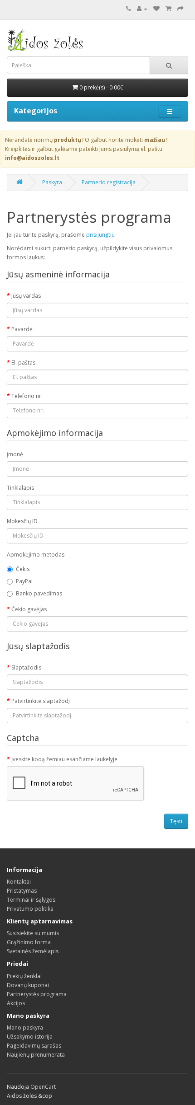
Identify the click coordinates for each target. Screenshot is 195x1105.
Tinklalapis (20, 488)
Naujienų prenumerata (36, 1054)
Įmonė (15, 454)
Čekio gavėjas (29, 609)
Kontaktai (19, 881)
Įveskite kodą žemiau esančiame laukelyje (64, 759)
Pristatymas (22, 890)
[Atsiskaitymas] (180, 9)
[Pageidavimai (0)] (156, 9)
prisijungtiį (99, 235)
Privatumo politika (30, 909)
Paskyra (52, 182)
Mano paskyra (25, 1027)
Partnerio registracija (109, 182)
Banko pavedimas (39, 593)
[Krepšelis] (168, 9)
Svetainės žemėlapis (32, 951)
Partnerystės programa (37, 994)
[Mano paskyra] (142, 9)
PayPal (24, 581)
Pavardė (22, 329)
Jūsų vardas (26, 296)
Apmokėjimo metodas (35, 554)
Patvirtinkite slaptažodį (40, 701)
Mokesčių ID (22, 521)
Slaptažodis (26, 667)
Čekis (22, 569)
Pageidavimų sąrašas (34, 1045)
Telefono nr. (27, 396)
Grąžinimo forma (29, 942)
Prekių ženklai (24, 976)
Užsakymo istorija (30, 1036)
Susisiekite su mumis (33, 933)
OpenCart (43, 1087)
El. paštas (23, 362)
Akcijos (16, 1003)
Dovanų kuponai (28, 985)
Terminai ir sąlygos (31, 900)
